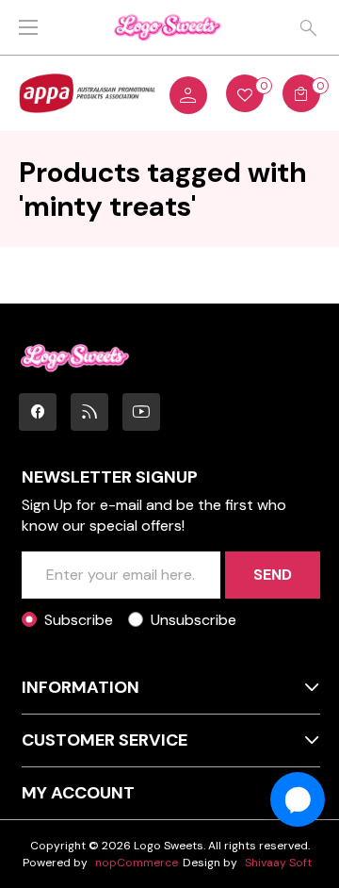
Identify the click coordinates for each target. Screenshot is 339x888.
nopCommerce (136, 862)
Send (272, 574)
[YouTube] (141, 412)
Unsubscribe (193, 620)
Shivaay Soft (278, 862)
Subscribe (78, 620)
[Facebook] (37, 412)
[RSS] (89, 412)
